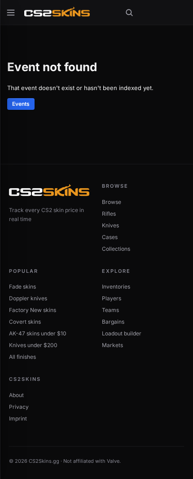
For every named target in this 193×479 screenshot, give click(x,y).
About (16, 395)
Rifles (109, 213)
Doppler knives (28, 298)
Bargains (113, 321)
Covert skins (25, 321)
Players (111, 298)
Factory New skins (32, 310)
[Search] (129, 13)
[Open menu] (11, 13)
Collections (116, 248)
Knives (110, 225)
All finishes (22, 356)
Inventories (116, 286)
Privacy (19, 406)
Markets (112, 345)
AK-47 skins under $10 (37, 333)
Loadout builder (121, 333)
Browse (111, 202)
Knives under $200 (33, 345)
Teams (110, 310)
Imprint (18, 418)
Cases (110, 237)
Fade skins (22, 286)
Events (21, 103)
